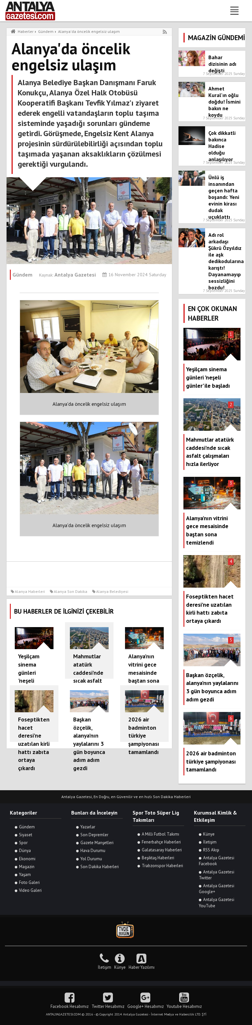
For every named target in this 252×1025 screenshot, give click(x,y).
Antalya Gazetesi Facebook (216, 860)
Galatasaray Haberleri (162, 850)
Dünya (25, 850)
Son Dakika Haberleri (99, 866)
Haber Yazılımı (142, 967)
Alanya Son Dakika (70, 591)
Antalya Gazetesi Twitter (216, 875)
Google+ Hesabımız (145, 1006)
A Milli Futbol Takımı (160, 834)
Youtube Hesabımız (184, 1006)
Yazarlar (87, 827)
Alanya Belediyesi (112, 591)
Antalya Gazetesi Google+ (216, 888)
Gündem (27, 827)
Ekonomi (27, 859)
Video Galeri (30, 890)
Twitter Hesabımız (108, 1006)
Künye (209, 834)
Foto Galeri (29, 882)
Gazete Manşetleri (97, 842)
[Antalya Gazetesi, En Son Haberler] (34, 10)
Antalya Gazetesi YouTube (216, 902)
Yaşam (25, 874)
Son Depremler (94, 835)
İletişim (210, 842)
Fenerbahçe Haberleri (161, 842)
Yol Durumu (91, 859)
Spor (23, 842)
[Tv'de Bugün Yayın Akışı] (126, 930)
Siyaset (25, 835)
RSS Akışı (211, 850)
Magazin (26, 866)
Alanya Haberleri (30, 591)
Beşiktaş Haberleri (158, 858)
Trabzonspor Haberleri (162, 865)
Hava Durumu (92, 850)
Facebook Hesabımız (70, 1006)
